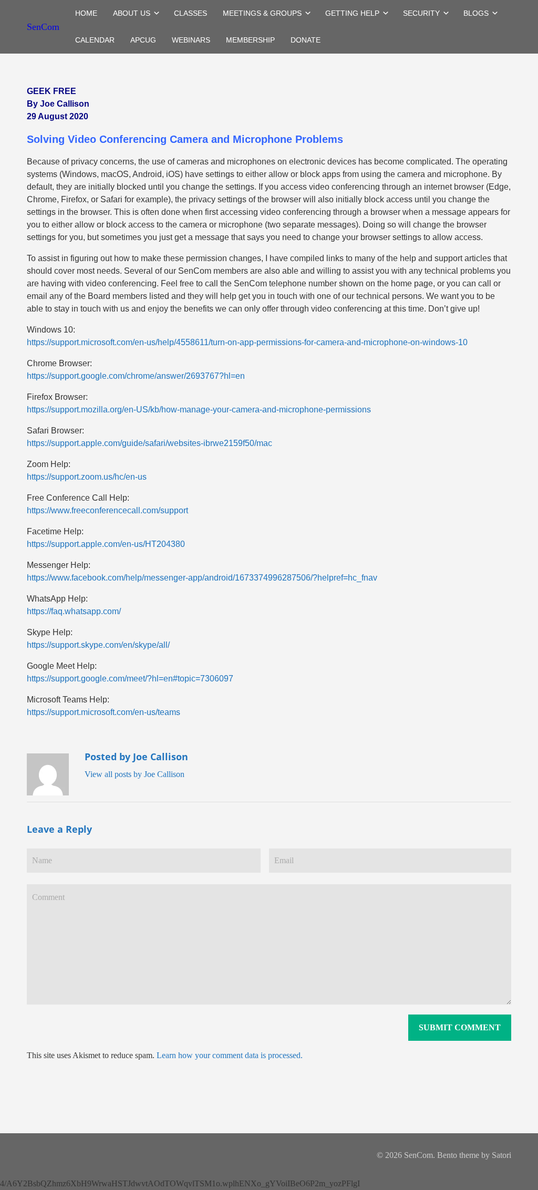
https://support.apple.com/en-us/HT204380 (106, 544)
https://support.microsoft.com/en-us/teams (103, 712)
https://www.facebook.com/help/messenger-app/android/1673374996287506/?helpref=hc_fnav (202, 577)
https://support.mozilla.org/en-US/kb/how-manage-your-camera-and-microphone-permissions (199, 409)
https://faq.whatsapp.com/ (74, 611)
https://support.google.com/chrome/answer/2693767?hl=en (136, 375)
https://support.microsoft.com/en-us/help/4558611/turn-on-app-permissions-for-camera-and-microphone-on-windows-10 (247, 342)
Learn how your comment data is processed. (230, 1055)
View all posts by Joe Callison (134, 774)
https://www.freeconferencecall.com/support (107, 510)
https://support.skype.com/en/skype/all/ (98, 644)
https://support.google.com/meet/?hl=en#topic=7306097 (130, 678)
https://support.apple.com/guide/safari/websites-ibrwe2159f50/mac (149, 443)
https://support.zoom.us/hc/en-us (87, 476)
